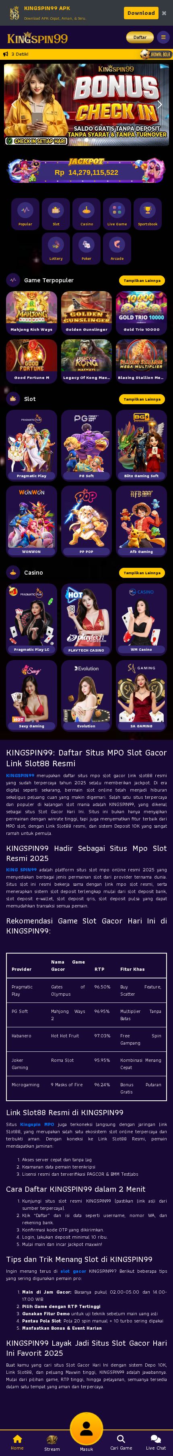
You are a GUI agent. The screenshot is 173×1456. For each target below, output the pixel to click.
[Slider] (86, 104)
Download (141, 12)
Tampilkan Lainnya (142, 280)
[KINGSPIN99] (35, 37)
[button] (159, 104)
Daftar (140, 37)
